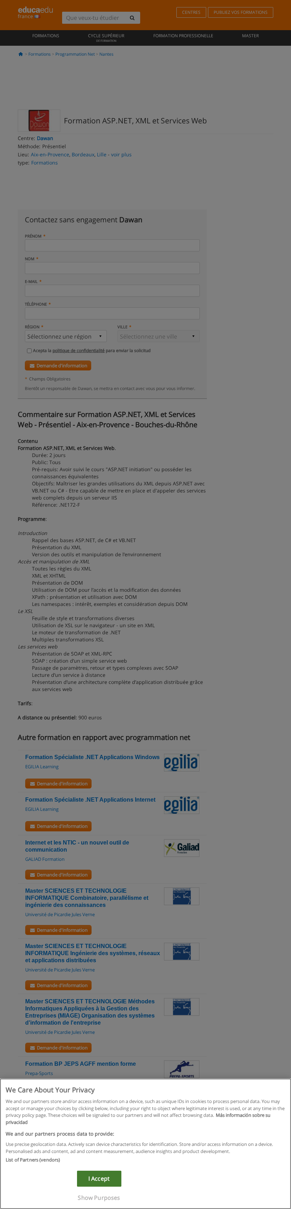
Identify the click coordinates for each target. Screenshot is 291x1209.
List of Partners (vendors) (33, 1160)
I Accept (99, 1178)
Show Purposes (99, 1198)
